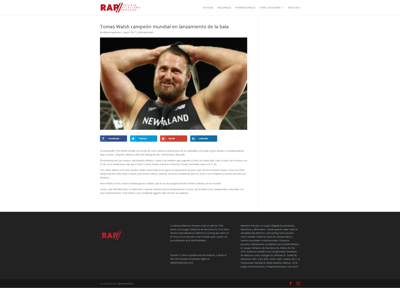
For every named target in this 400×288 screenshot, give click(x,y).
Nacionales (224, 8)
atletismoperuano (112, 32)
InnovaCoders (125, 283)
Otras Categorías (270, 8)
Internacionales (245, 8)
